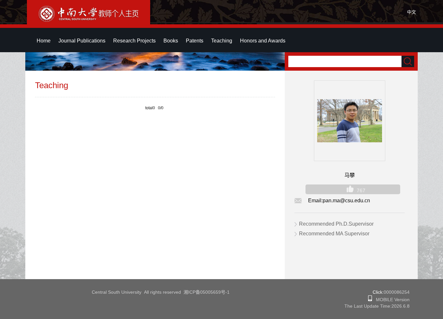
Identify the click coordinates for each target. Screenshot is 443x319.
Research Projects (134, 40)
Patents (194, 40)
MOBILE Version (391, 299)
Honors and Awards (262, 40)
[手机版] (370, 299)
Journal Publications (81, 40)
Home (44, 40)
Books (170, 40)
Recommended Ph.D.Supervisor (336, 224)
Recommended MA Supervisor (334, 233)
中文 (411, 12)
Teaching (221, 40)
